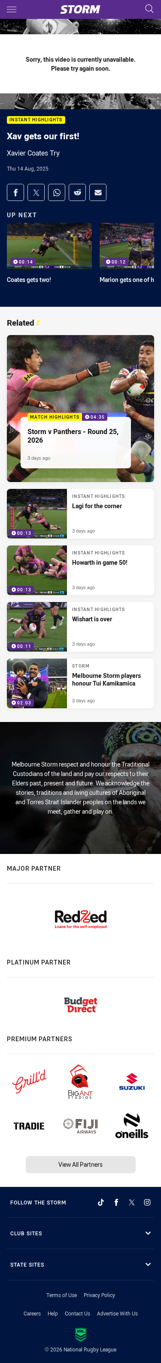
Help (53, 1313)
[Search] (149, 9)
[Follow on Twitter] (131, 1202)
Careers (32, 1313)
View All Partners (80, 1164)
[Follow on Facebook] (116, 1202)
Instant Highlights (36, 120)
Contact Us (77, 1313)
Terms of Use (61, 1294)
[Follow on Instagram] (147, 1202)
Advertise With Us (117, 1313)
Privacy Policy (99, 1294)
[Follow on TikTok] (100, 1202)
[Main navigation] (11, 9)
